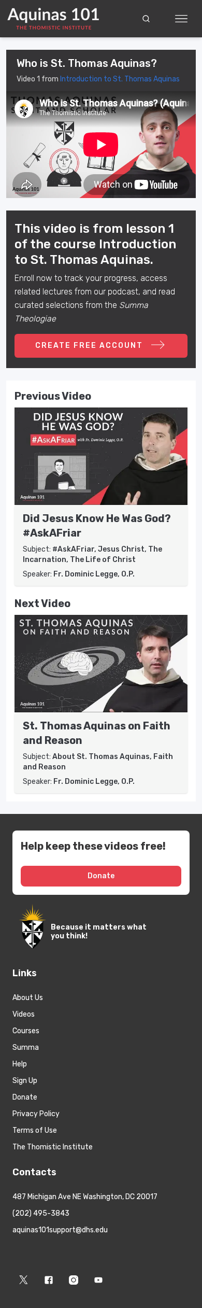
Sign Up (24, 1080)
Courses (25, 1030)
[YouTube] (98, 1280)
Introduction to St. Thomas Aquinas (120, 79)
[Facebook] (48, 1280)
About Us (27, 997)
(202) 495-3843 (40, 1213)
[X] (23, 1280)
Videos (23, 1014)
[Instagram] (73, 1280)
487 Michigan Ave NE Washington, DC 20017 (84, 1196)
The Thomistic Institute (52, 1147)
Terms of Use (34, 1130)
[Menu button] (181, 18)
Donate (101, 875)
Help (19, 1064)
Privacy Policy (36, 1113)
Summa (25, 1047)
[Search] (146, 18)
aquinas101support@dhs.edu (60, 1230)
